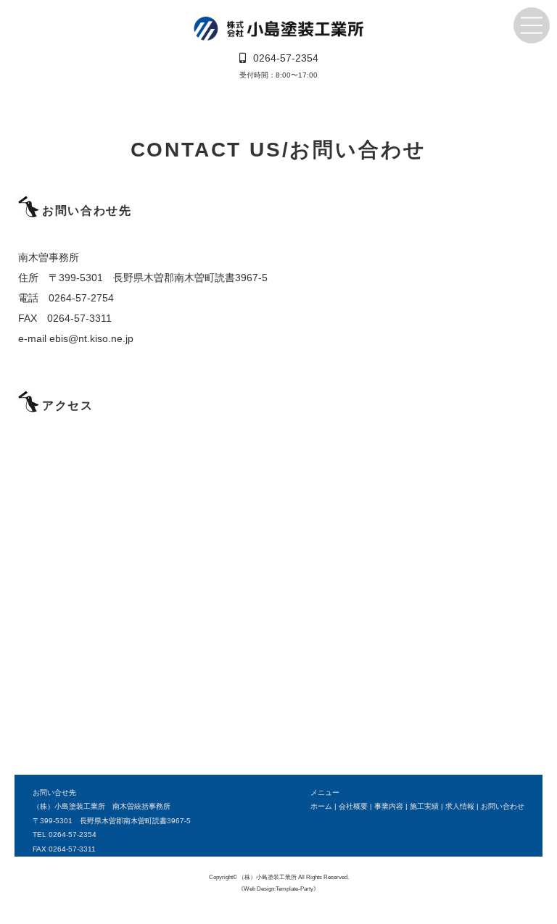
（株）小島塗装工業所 (268, 877)
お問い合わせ (502, 806)
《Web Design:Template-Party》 (278, 888)
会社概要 (353, 806)
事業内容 (388, 806)
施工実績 (424, 806)
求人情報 (459, 806)
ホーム (321, 806)
